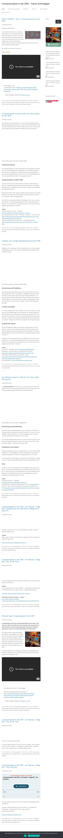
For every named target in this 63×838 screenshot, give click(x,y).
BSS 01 (10, 495)
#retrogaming (7, 91)
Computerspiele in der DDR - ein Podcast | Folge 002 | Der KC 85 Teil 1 (53, 73)
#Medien (12, 697)
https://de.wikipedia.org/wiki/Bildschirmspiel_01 (14, 482)
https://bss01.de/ (34, 484)
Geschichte (21, 708)
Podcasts (34, 9)
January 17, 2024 (25, 701)
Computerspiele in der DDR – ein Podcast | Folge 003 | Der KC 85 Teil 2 (21, 560)
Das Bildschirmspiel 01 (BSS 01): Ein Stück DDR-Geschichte (20, 378)
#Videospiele (30, 695)
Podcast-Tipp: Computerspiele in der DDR (18, 616)
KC (21, 753)
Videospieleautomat (15, 822)
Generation (21, 102)
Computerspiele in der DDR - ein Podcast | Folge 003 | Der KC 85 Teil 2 (53, 64)
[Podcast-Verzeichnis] (55, 101)
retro (8, 104)
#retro (25, 89)
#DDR (35, 87)
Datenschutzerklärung (14, 9)
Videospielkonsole (12, 550)
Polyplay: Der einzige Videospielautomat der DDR (21, 241)
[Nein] (61, 834)
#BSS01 (18, 89)
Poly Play (22, 366)
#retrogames (35, 89)
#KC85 (31, 87)
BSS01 (3, 102)
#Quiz (22, 89)
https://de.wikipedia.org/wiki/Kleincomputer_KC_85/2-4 (16, 213)
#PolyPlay (17, 693)
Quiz (5, 104)
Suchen (47, 19)
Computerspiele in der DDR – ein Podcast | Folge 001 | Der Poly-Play (21, 766)
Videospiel (37, 548)
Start (3, 9)
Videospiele (24, 104)
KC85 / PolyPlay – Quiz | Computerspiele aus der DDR (21, 20)
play (12, 820)
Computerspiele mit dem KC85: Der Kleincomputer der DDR (21, 114)
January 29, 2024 (25, 95)
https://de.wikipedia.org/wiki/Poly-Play (24, 349)
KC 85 (26, 102)
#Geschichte (7, 697)
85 (34, 752)
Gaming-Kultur (15, 708)
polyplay (31, 366)
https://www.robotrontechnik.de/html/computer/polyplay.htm (18, 353)
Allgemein (23, 100)
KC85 (29, 102)
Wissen (29, 104)
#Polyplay (14, 89)
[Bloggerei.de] (49, 102)
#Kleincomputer (7, 89)
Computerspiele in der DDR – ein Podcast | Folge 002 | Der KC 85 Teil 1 (21, 721)
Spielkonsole (32, 548)
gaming (17, 102)
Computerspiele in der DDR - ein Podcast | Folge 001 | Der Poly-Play (53, 82)
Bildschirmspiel (5, 495)
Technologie (18, 104)
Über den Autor (6, 12)
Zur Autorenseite (50, 96)
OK (25, 835)
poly (19, 820)
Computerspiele (8, 102)
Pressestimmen (43, 9)
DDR (14, 102)
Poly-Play (27, 366)
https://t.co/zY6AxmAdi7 (9, 693)
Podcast (28, 229)
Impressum (25, 9)
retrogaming (12, 104)
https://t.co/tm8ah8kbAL (24, 87)
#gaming (29, 89)
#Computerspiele (23, 695)
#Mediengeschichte (19, 697)
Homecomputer (16, 753)
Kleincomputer (34, 102)
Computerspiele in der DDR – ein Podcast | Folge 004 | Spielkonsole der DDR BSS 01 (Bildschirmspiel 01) (21, 508)
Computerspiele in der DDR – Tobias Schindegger (26, 3)
